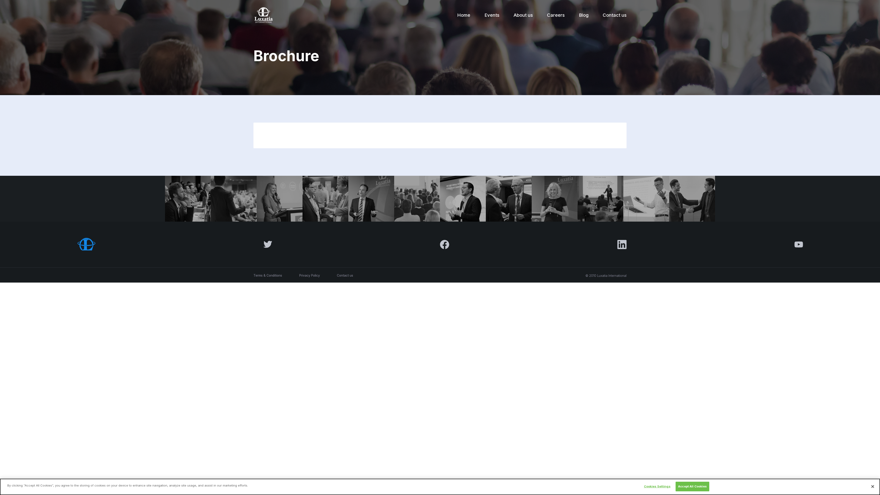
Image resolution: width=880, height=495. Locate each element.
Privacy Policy (309, 275)
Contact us (615, 15)
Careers (556, 15)
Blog (583, 15)
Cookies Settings (657, 486)
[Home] (263, 15)
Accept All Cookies (692, 486)
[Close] (873, 486)
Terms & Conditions (267, 275)
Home (463, 15)
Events (491, 15)
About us (523, 15)
